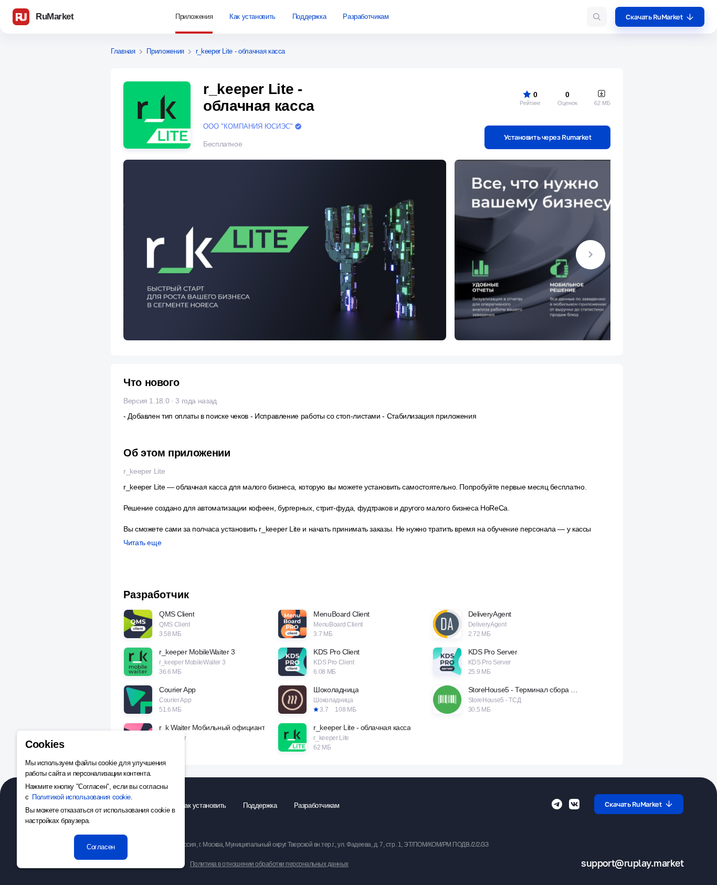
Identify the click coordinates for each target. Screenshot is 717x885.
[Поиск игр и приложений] (597, 17)
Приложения (194, 16)
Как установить (252, 16)
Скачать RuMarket (654, 17)
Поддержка (309, 16)
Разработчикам (365, 16)
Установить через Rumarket (548, 137)
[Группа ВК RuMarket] (574, 804)
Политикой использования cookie (81, 797)
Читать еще (142, 543)
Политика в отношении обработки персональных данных (269, 864)
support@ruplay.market (632, 863)
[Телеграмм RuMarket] (557, 804)
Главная (123, 51)
